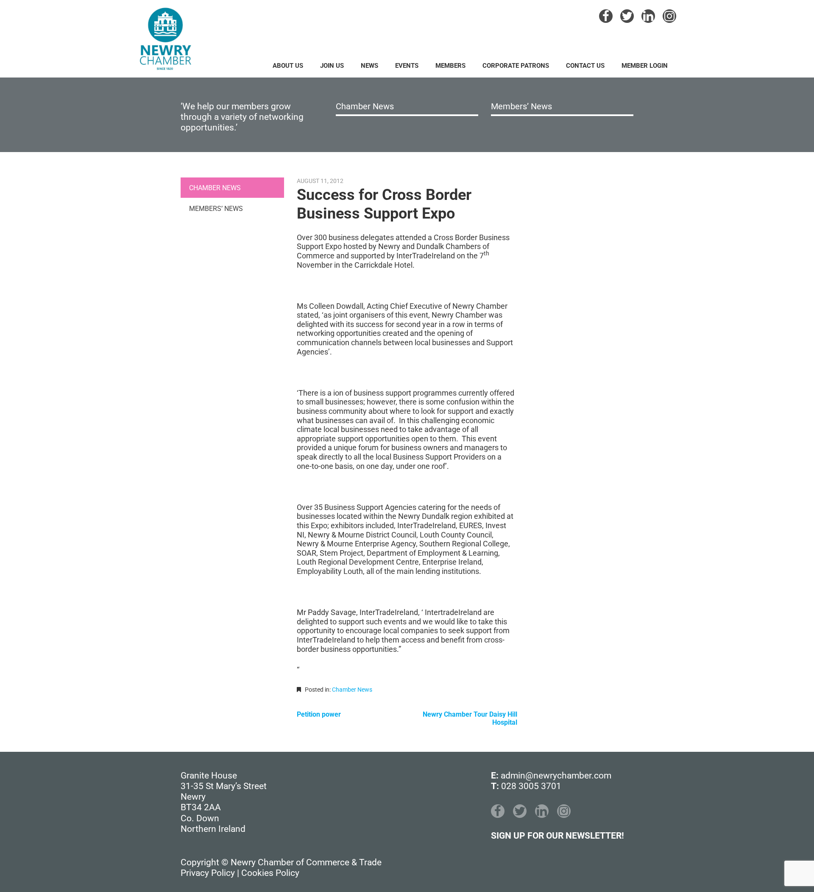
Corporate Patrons (515, 65)
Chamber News (365, 106)
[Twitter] (627, 16)
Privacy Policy (208, 873)
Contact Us (585, 65)
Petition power (319, 714)
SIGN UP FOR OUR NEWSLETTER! (557, 836)
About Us (288, 65)
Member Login (645, 65)
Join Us (332, 65)
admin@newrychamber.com (556, 775)
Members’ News (521, 106)
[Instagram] (669, 16)
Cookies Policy (270, 873)
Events (406, 65)
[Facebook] (606, 16)
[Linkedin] (648, 16)
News (369, 65)
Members (450, 65)
